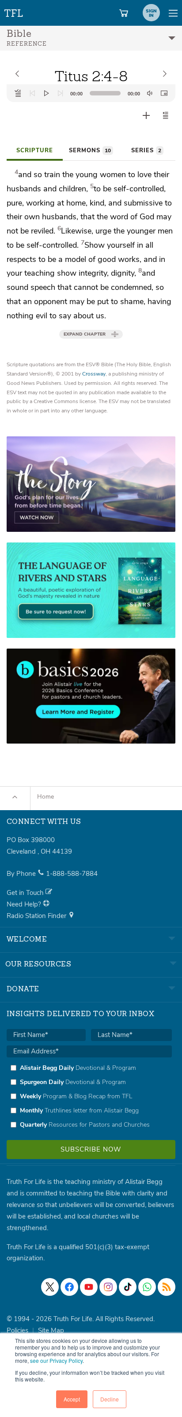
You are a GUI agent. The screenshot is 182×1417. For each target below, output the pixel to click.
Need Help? (25, 904)
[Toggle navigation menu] (173, 13)
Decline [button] (109, 1399)
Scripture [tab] (34, 150)
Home (45, 796)
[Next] (60, 93)
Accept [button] (72, 1399)
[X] (50, 1287)
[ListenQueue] (18, 93)
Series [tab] (146, 150)
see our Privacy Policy (56, 1360)
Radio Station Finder (37, 915)
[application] (91, 93)
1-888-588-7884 (72, 873)
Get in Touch (26, 892)
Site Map (51, 1330)
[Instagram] (108, 1287)
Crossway (94, 373)
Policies (17, 1330)
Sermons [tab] (90, 150)
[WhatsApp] (147, 1287)
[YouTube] (89, 1287)
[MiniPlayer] (163, 93)
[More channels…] (166, 1287)
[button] (165, 115)
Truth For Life (14, 11)
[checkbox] (89, 1096)
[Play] (46, 93)
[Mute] (149, 93)
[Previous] (32, 93)
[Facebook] (69, 1287)
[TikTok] (127, 1287)
